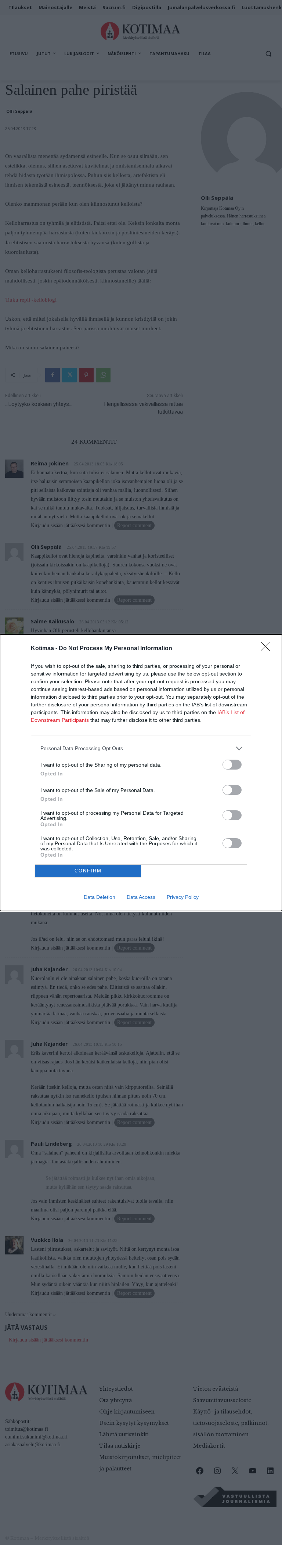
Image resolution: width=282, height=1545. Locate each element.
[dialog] (141, 772)
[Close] (268, 649)
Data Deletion (99, 897)
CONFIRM (88, 871)
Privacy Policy (183, 897)
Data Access (141, 897)
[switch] (232, 765)
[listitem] (141, 748)
